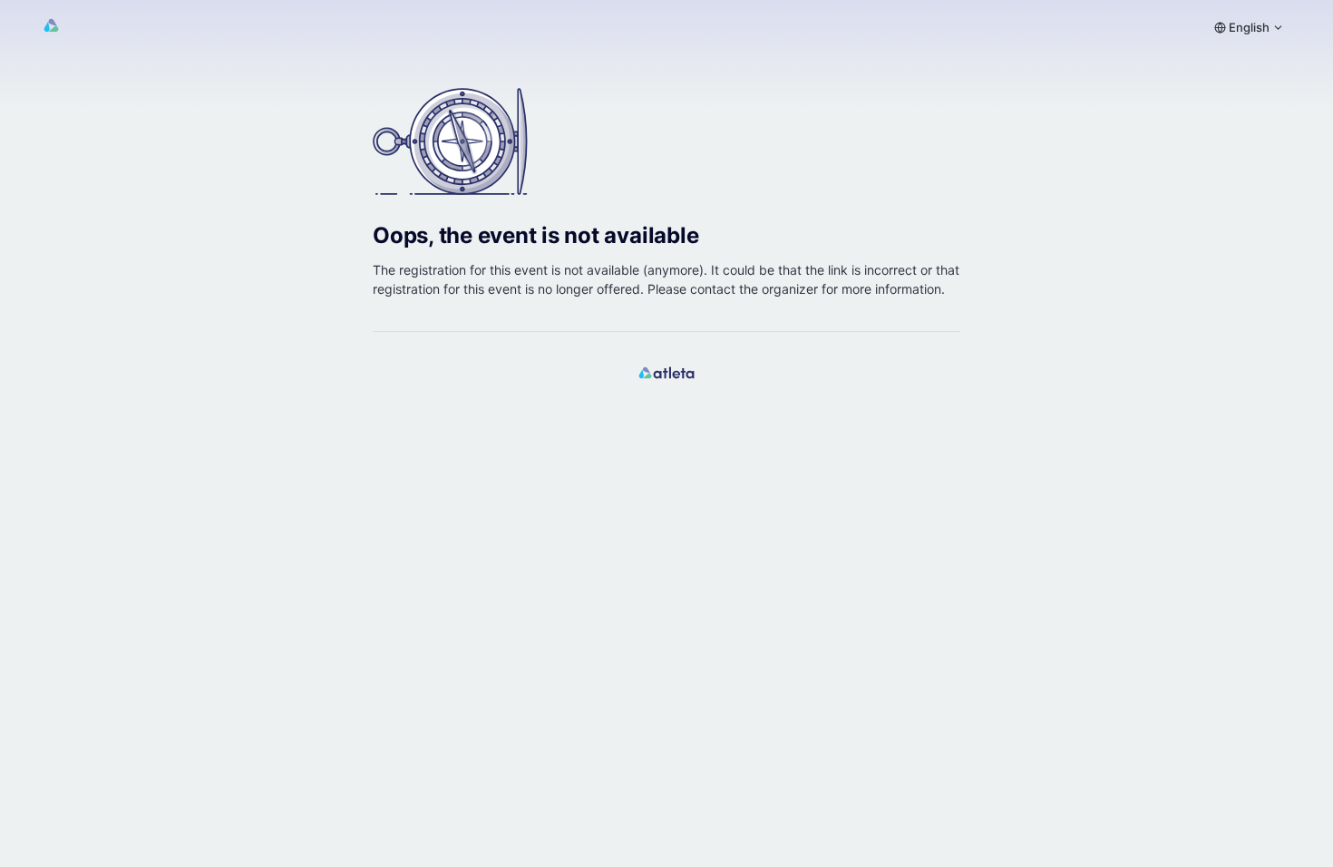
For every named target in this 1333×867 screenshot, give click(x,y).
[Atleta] (51, 27)
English (1248, 27)
